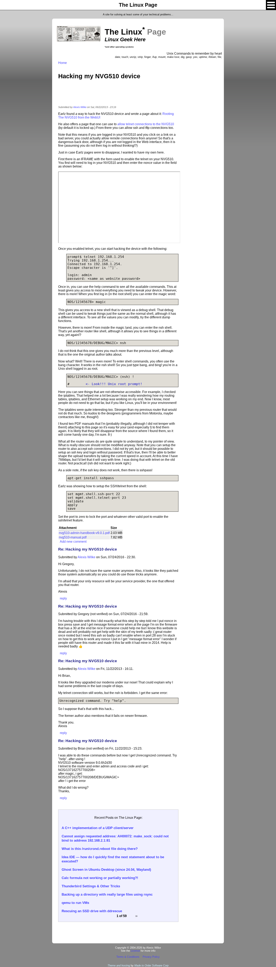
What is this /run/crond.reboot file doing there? (100, 849)
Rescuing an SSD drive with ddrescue (92, 911)
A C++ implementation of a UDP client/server (98, 828)
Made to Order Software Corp (151, 965)
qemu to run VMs (75, 903)
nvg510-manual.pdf (72, 537)
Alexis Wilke (79, 107)
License (135, 950)
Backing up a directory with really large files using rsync (107, 894)
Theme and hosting (118, 965)
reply (63, 598)
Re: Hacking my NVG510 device (87, 549)
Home (62, 63)
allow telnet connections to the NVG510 (145, 124)
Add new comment (73, 541)
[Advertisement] (118, 95)
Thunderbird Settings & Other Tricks (91, 886)
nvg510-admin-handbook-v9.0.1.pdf (84, 533)
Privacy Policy (151, 956)
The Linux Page (138, 5)
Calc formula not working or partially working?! (100, 878)
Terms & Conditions (127, 956)
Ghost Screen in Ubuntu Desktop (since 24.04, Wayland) (106, 869)
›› (136, 916)
